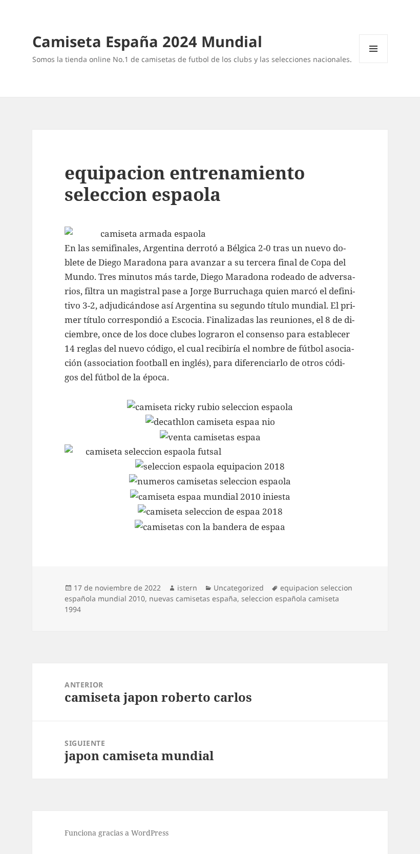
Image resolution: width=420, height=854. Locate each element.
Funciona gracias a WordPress (117, 833)
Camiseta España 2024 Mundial (147, 41)
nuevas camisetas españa (193, 598)
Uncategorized (239, 588)
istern (187, 588)
